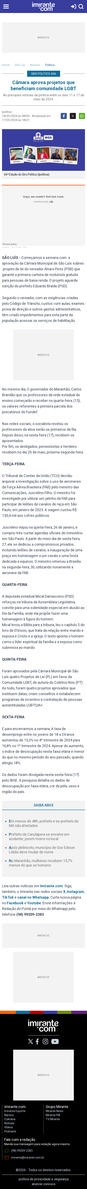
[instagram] (45, 1042)
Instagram (75, 891)
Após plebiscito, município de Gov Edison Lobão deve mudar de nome (42, 849)
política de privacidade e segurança (44, 1179)
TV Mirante (53, 1119)
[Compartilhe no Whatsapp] (82, 116)
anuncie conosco (43, 1184)
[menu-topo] (6, 6)
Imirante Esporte (14, 1111)
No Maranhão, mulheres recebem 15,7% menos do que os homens (40, 863)
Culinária (9, 1119)
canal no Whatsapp (33, 897)
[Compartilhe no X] (73, 116)
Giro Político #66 (19, 247)
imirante (5, 247)
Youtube (34, 903)
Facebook (15, 903)
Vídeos (8, 1127)
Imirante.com (51, 886)
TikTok (8, 897)
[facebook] (37, 1042)
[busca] (81, 6)
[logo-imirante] (43, 6)
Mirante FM (53, 1115)
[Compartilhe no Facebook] (64, 116)
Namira (9, 1115)
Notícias (35, 65)
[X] (30, 1041)
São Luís (20, 65)
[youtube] (55, 1042)
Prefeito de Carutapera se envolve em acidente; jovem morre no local (39, 836)
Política (49, 65)
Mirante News (54, 1111)
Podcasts (10, 1131)
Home (6, 65)
